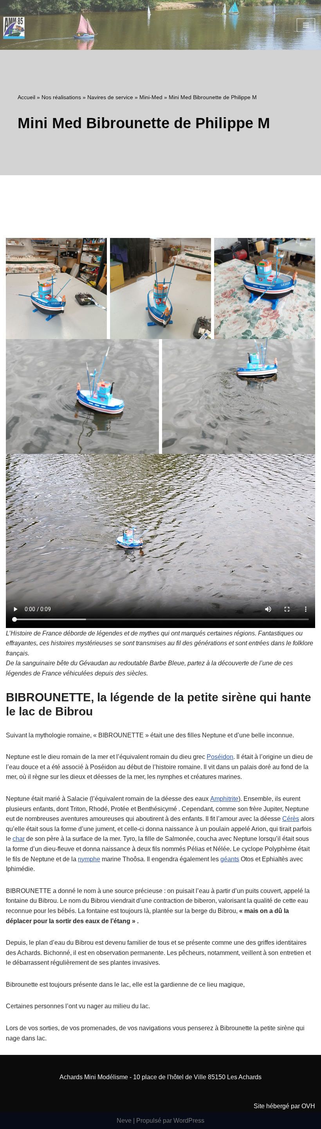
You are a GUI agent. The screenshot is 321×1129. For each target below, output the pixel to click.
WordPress (188, 1120)
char (19, 838)
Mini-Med (150, 97)
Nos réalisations (61, 97)
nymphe (89, 859)
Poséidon (220, 756)
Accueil (26, 97)
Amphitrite (224, 798)
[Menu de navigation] (306, 25)
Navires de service (110, 97)
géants (229, 859)
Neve (124, 1120)
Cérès (290, 818)
